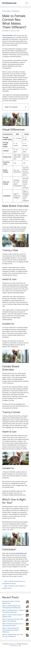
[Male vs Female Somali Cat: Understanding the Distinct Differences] (27, 629)
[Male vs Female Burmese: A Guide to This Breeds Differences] (27, 611)
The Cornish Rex (7, 35)
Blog (8, 11)
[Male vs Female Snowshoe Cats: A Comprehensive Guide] (27, 624)
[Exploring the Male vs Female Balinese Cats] (27, 602)
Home (4, 11)
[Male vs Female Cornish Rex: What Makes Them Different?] (27, 620)
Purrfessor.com (9, 3)
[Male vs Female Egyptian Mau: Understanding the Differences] (27, 606)
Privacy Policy (14, 645)
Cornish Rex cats (21, 553)
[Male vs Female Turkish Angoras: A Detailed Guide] (27, 615)
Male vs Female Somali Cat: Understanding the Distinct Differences (10, 630)
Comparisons (15, 11)
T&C (20, 645)
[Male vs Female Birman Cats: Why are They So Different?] (27, 635)
